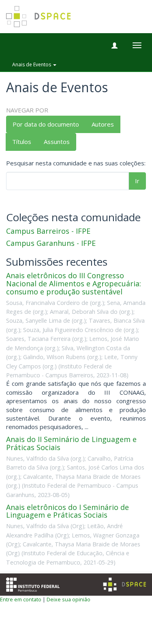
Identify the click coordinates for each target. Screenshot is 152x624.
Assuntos (57, 141)
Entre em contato (20, 599)
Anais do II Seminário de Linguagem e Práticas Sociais (71, 443)
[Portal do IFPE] (33, 584)
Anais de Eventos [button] (32, 64)
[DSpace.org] (124, 584)
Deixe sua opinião (68, 599)
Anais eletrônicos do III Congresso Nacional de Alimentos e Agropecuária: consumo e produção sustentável (73, 283)
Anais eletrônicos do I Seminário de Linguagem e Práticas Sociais (67, 511)
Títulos (21, 141)
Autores (103, 124)
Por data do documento (46, 124)
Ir (137, 181)
